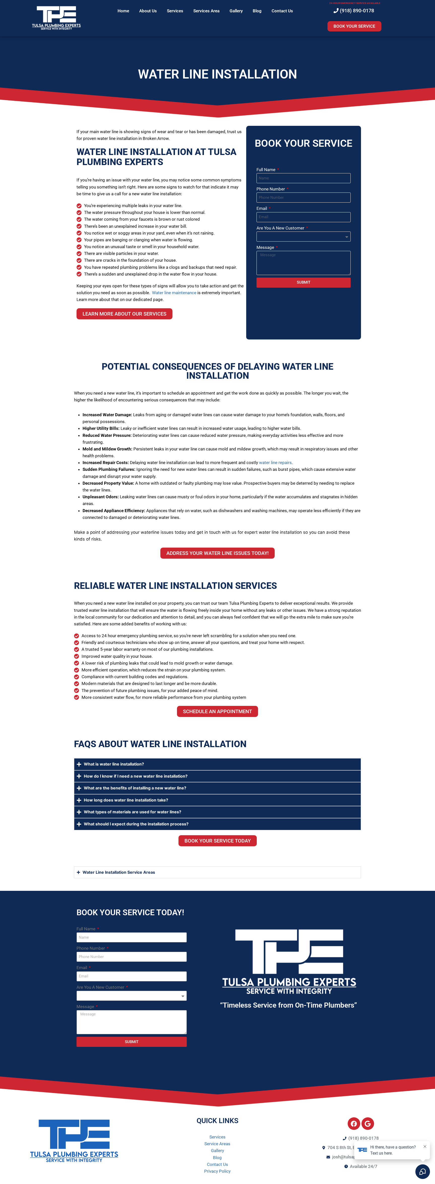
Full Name (266, 169)
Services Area (206, 10)
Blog (257, 10)
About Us (148, 10)
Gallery (236, 10)
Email (262, 208)
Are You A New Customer (281, 228)
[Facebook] (354, 1123)
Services (175, 10)
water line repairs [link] (275, 462)
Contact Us (282, 10)
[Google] (367, 1123)
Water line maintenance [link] (174, 292)
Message (266, 247)
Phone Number (271, 189)
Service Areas (217, 1143)
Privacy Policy (217, 1171)
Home (123, 10)
